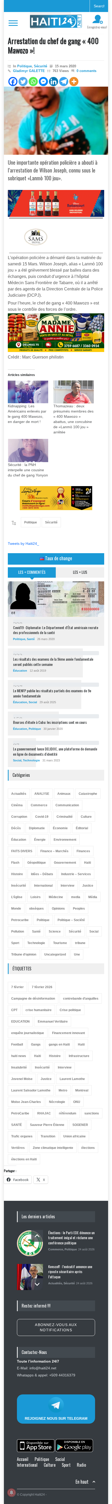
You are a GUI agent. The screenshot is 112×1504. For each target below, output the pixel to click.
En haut (82, 1481)
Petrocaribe (20, 920)
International (43, 885)
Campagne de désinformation (33, 998)
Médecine (56, 897)
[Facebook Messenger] (43, 81)
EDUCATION (20, 1021)
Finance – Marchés (54, 851)
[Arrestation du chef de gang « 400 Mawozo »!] (56, 121)
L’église (16, 897)
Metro (63, 1090)
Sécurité (40, 66)
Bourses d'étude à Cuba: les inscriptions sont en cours (50, 722)
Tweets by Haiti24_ (23, 543)
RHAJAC (44, 1113)
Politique (24, 66)
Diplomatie (37, 828)
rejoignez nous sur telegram (56, 1418)
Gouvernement (65, 862)
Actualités (18, 794)
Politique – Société (71, 920)
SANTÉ (16, 1125)
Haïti (87, 862)
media (75, 897)
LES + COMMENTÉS (32, 572)
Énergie (40, 839)
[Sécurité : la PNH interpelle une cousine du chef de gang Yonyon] (28, 450)
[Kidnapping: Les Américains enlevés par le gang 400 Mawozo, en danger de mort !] (28, 392)
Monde (16, 908)
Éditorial (82, 828)
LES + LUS (80, 572)
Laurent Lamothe (72, 1079)
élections (88, 1148)
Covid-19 (41, 817)
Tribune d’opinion (23, 954)
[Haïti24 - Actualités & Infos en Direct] (56, 23)
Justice (87, 885)
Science (55, 931)
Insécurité (18, 885)
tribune (80, 943)
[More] (73, 81)
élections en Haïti (24, 1159)
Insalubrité (19, 1067)
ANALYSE (41, 794)
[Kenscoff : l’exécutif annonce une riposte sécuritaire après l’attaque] (30, 1277)
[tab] (32, 574)
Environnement (65, 839)
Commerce (39, 805)
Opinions (58, 908)
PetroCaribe (20, 1113)
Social (33, 702)
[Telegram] (63, 81)
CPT (14, 1010)
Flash (15, 862)
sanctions (91, 1113)
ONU (76, 1102)
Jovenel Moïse (22, 1079)
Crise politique (70, 1010)
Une (77, 954)
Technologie (31, 760)
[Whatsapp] (33, 81)
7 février (17, 987)
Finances (83, 851)
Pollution (17, 931)
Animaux (64, 794)
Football (17, 1044)
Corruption (19, 817)
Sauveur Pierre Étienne (47, 1125)
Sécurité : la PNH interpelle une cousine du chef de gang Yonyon (28, 470)
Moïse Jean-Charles (26, 1102)
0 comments (86, 71)
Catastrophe (88, 794)
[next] (37, 1284)
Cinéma (17, 805)
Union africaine (74, 1136)
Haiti (81, 1044)
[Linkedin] (53, 81)
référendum (67, 1113)
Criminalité (65, 817)
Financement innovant (68, 1033)
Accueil (22, 1459)
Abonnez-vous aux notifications (56, 1327)
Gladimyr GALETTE (29, 71)
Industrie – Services (76, 874)
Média (92, 897)
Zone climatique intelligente (53, 1148)
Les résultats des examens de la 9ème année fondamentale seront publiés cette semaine (53, 661)
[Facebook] (12, 81)
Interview (67, 885)
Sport (15, 943)
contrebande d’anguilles (80, 998)
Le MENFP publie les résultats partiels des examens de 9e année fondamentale (52, 693)
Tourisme (60, 943)
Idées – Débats (42, 874)
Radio (81, 1465)
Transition (48, 1136)
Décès (16, 828)
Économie (60, 828)
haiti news (18, 1056)
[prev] (37, 1236)
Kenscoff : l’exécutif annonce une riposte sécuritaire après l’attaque (70, 1271)
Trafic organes (22, 1136)
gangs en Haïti (59, 1044)
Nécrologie (57, 1102)
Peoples (79, 908)
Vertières (18, 1148)
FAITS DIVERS (21, 851)
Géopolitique (36, 862)
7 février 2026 (42, 987)
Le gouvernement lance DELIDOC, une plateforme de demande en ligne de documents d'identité (55, 751)
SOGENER (80, 1125)
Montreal (81, 1090)
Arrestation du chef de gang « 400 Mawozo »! (53, 45)
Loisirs (35, 897)
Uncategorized (55, 954)
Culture (86, 817)
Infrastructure (79, 1056)
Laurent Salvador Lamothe (31, 1090)
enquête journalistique (27, 1033)
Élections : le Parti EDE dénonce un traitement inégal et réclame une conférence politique (71, 1237)
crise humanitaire (39, 1010)
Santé (31, 639)
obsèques (36, 908)
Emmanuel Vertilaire (53, 1021)
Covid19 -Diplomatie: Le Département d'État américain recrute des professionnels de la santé (55, 630)
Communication (67, 805)
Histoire (17, 874)
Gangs (36, 1044)
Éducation (20, 670)
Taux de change (58, 558)
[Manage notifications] (11, 1492)
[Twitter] (23, 81)
